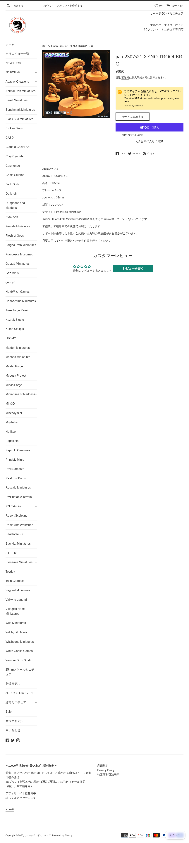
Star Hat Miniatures (18, 543)
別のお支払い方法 (132, 135)
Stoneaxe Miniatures (21, 562)
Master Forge (14, 366)
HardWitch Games (18, 291)
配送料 (125, 77)
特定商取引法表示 (108, 774)
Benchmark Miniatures (20, 109)
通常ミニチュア (21, 702)
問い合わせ (13, 730)
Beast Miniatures (17, 100)
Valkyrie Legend (16, 599)
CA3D (10, 137)
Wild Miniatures (16, 622)
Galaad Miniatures (18, 263)
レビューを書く (133, 268)
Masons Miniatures (18, 357)
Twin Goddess (15, 580)
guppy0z (11, 282)
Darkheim (12, 193)
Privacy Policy (106, 770)
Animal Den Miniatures (20, 91)
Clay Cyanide (14, 156)
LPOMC (11, 338)
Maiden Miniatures (18, 347)
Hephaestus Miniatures (21, 301)
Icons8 (10, 809)
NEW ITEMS (14, 63)
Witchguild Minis (16, 632)
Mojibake (12, 422)
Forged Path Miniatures (21, 245)
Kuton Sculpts (15, 328)
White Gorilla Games (19, 650)
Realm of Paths (16, 478)
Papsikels (12, 440)
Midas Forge (14, 385)
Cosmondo (21, 165)
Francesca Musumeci (20, 254)
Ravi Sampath (15, 468)
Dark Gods (13, 184)
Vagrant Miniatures (18, 590)
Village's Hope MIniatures (15, 611)
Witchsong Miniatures (20, 641)
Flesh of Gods (15, 235)
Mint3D (10, 403)
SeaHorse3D (14, 534)
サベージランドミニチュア (37, 835)
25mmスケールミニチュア (20, 672)
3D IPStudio (21, 72)
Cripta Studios (21, 174)
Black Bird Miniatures (19, 119)
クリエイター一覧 (17, 53)
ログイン (47, 5)
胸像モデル (13, 683)
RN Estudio (21, 506)
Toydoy (10, 571)
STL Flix (11, 553)
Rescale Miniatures (18, 487)
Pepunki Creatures (18, 450)
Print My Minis (15, 459)
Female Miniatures (18, 226)
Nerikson (11, 431)
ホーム (10, 44)
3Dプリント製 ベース (20, 693)
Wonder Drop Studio (19, 660)
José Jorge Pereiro (18, 310)
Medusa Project (16, 375)
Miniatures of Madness (21, 394)
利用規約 (102, 765)
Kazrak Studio (15, 319)
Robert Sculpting (17, 515)
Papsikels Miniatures (68, 211)
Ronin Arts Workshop (19, 525)
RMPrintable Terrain (19, 496)
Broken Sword (15, 128)
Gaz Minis (12, 273)
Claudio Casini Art (21, 146)
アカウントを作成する (70, 5)
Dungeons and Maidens (15, 205)
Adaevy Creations (21, 81)
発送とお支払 (14, 721)
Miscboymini (14, 413)
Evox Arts (12, 217)
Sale (9, 711)
